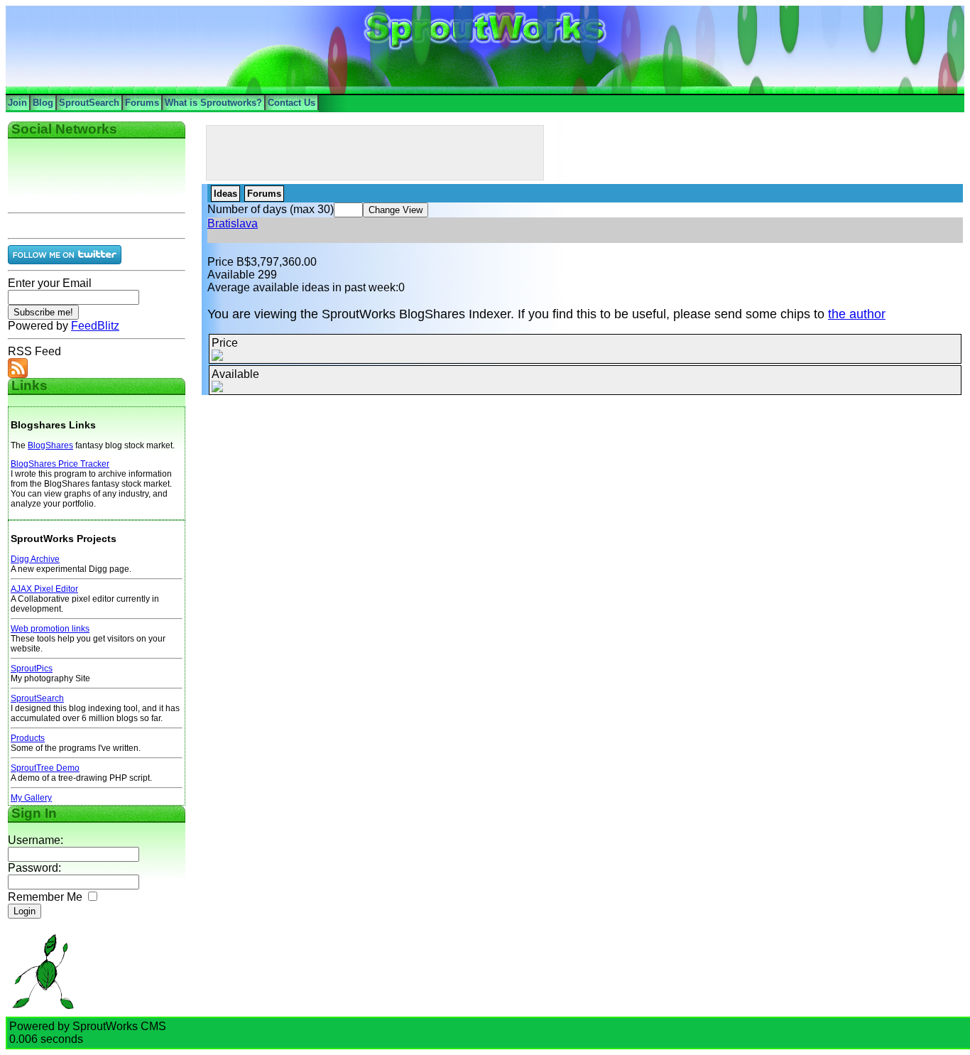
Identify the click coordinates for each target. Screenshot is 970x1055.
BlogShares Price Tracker (60, 464)
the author (856, 314)
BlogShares (50, 445)
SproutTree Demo (45, 768)
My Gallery (31, 798)
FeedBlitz (95, 326)
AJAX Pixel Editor (44, 589)
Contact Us (291, 102)
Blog (43, 102)
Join (17, 102)
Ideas (225, 193)
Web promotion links (50, 629)
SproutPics (32, 668)
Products (28, 738)
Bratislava (232, 223)
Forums (142, 102)
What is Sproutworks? (213, 102)
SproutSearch (89, 102)
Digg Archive (35, 559)
